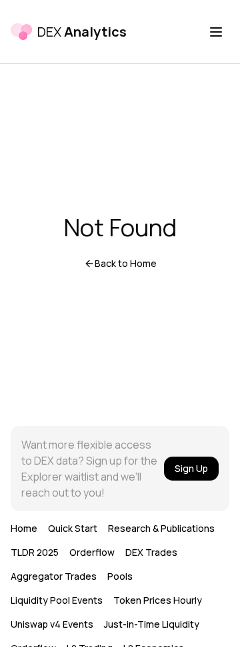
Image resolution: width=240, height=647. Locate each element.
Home (24, 528)
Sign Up (191, 468)
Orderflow (92, 552)
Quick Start (72, 528)
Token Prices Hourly (157, 600)
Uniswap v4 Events (52, 624)
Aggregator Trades (54, 576)
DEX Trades (151, 552)
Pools (120, 576)
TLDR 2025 (35, 552)
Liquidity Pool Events (57, 600)
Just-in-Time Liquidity (151, 624)
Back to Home (126, 263)
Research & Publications (161, 528)
